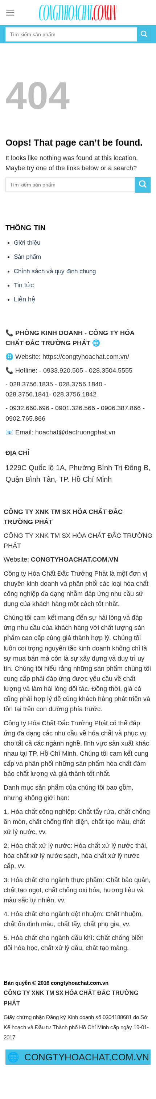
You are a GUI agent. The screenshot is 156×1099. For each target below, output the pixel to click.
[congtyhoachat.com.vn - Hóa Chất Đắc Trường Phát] (78, 12)
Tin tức (24, 285)
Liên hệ (24, 299)
